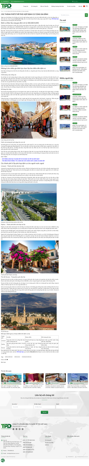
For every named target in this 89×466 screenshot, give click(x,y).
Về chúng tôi (34, 6)
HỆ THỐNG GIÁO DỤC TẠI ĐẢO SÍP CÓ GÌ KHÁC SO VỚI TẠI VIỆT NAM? (20, 159)
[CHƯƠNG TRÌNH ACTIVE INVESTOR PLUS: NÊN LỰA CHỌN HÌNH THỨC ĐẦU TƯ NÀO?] (65, 40)
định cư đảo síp (8, 356)
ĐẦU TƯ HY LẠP (27, 442)
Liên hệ (80, 6)
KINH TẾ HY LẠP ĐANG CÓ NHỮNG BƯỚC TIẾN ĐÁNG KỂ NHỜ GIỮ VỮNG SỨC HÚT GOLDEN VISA (78, 386)
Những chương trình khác (57, 6)
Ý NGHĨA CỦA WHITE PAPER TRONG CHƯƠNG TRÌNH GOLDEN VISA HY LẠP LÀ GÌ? (79, 60)
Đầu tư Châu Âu (44, 6)
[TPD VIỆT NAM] (6, 6)
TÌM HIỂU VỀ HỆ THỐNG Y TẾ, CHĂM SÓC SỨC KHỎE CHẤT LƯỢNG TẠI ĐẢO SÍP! (23, 160)
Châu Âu (74, 24)
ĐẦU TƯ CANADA (27, 444)
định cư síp (17, 356)
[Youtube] (19, 429)
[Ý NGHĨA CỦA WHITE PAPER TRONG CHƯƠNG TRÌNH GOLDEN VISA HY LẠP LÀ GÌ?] (65, 59)
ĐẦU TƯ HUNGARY (28, 452)
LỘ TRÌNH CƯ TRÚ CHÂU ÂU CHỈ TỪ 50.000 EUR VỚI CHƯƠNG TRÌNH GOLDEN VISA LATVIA (32, 386)
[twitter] (22, 429)
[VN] (84, 6)
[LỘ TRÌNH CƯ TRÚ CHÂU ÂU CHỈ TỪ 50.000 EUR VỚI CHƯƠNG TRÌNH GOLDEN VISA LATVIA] (65, 50)
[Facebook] (5, 359)
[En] (87, 6)
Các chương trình (77, 36)
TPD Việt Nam (55, 18)
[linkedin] (16, 429)
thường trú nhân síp (26, 356)
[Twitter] (7, 359)
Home (2, 11)
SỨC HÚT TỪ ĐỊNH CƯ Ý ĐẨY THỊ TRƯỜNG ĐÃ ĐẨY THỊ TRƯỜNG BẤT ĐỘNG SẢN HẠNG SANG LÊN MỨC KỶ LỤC (80, 30)
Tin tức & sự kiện (71, 6)
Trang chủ (25, 6)
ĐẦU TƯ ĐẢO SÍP (27, 447)
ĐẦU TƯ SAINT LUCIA (28, 449)
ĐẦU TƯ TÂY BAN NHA (29, 440)
